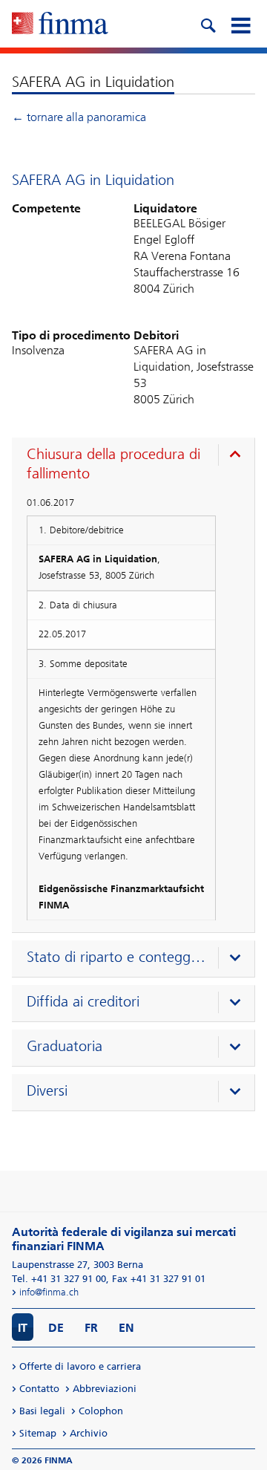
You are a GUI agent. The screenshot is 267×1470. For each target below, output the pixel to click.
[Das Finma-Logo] (60, 24)
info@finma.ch (49, 1292)
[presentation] (137, 465)
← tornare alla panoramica (79, 117)
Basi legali (42, 1411)
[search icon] (207, 24)
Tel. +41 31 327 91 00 (59, 1278)
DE (56, 1328)
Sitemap (37, 1433)
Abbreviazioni (104, 1388)
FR (91, 1328)
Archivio (89, 1433)
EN (126, 1328)
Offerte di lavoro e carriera (80, 1366)
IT (22, 1328)
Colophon (101, 1411)
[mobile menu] (240, 24)
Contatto (39, 1388)
